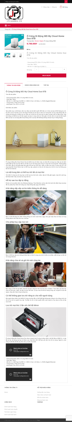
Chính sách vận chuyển (10, 409)
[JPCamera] (14, 13)
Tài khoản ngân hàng (10, 412)
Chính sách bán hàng (10, 406)
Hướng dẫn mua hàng (43, 392)
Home (6, 392)
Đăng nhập (46, 7)
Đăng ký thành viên (42, 400)
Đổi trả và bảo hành (42, 397)
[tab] (13, 85)
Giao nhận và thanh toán (44, 395)
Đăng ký (54, 7)
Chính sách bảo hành (10, 414)
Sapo (38, 420)
